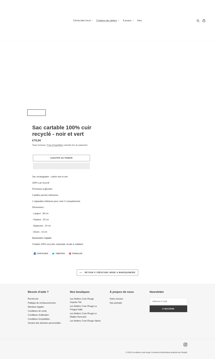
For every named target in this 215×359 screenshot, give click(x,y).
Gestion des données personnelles (44, 323)
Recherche (33, 298)
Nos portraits (116, 303)
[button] (61, 166)
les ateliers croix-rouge (141, 352)
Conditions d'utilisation (38, 315)
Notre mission (116, 298)
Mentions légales (36, 307)
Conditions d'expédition (39, 319)
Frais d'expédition (55, 145)
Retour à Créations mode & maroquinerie (110, 272)
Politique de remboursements (42, 303)
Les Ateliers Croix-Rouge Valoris (85, 320)
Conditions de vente (37, 311)
